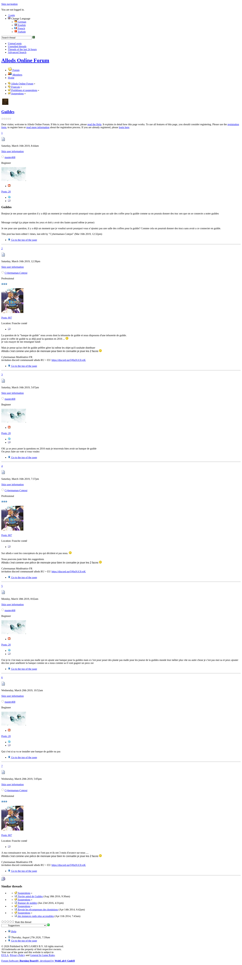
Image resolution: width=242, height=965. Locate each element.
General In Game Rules (42, 955)
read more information (37, 127)
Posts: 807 (6, 317)
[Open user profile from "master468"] (13, 180)
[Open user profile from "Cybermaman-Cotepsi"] (12, 312)
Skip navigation (9, 4)
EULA (5, 955)
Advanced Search (17, 52)
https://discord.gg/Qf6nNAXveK (69, 360)
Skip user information (12, 151)
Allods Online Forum (25, 60)
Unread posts (15, 43)
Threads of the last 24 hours (22, 49)
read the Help (94, 124)
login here (124, 127)
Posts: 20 (6, 191)
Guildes (7, 112)
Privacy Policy (17, 955)
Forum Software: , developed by (38, 960)
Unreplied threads (17, 46)
